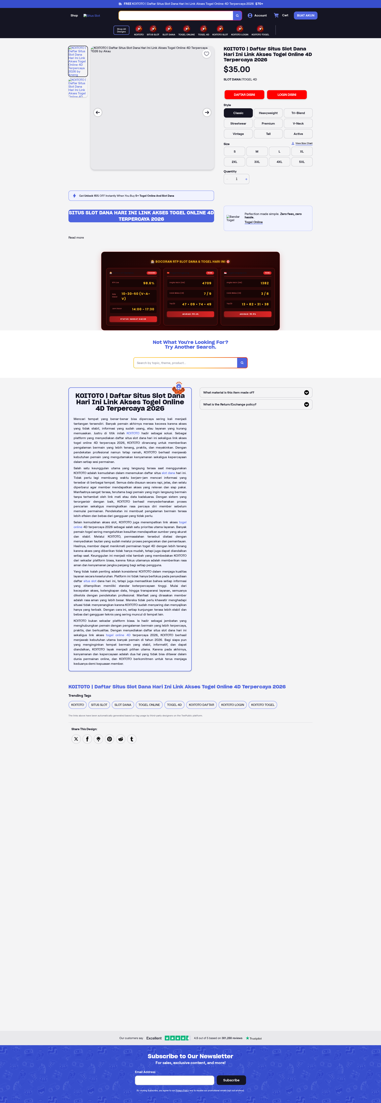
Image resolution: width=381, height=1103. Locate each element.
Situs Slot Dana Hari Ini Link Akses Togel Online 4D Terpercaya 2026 (141, 216)
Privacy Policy (182, 1090)
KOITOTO (133, 433)
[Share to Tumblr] (132, 738)
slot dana (168, 473)
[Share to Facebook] (87, 738)
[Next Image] (207, 112)
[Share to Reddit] (120, 738)
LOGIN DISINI (287, 94)
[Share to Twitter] (76, 738)
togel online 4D (118, 635)
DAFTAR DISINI (244, 94)
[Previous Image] (98, 112)
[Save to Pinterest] (109, 738)
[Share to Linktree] (98, 738)
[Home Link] (92, 15)
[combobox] (176, 15)
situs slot (90, 581)
